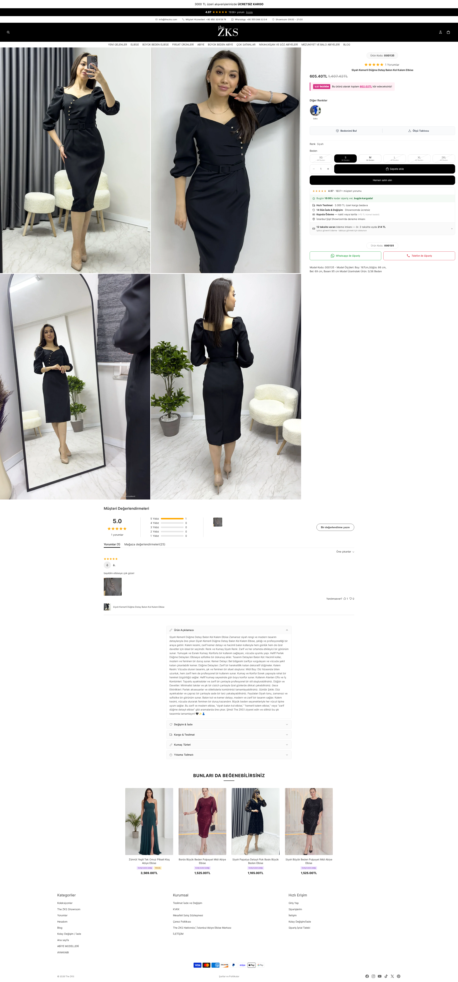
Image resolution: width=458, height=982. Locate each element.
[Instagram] (373, 976)
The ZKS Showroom (68, 909)
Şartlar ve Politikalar (229, 976)
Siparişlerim (295, 909)
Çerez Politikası (182, 921)
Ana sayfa (63, 940)
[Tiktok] (386, 976)
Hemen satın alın (382, 180)
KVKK (176, 909)
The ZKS (69, 976)
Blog (59, 927)
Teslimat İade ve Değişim (187, 903)
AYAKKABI (63, 952)
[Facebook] (367, 976)
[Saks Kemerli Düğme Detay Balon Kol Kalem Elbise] (315, 110)
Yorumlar (62, 915)
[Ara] (8, 32)
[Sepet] (448, 32)
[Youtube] (379, 976)
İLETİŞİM (178, 933)
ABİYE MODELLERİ (68, 946)
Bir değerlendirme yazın (335, 527)
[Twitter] (392, 976)
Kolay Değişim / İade (69, 933)
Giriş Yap (294, 903)
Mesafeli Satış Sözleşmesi (188, 915)
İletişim (293, 915)
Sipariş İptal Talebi (299, 927)
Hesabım (62, 921)
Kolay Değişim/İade (300, 921)
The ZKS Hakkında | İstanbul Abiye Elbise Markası (202, 927)
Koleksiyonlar (64, 903)
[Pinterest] (398, 976)
